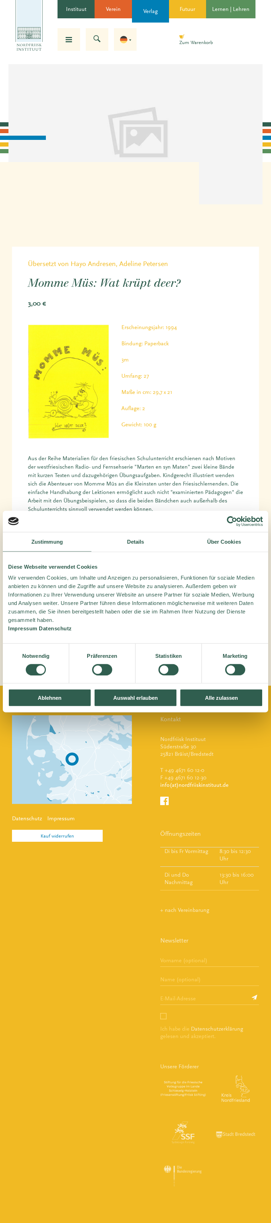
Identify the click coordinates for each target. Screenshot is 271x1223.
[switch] (102, 669)
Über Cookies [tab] (224, 541)
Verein (113, 9)
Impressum (61, 818)
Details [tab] (135, 541)
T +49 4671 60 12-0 (182, 770)
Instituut (76, 9)
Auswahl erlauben (135, 698)
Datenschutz (27, 818)
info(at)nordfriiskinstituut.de (194, 785)
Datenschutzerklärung (217, 1028)
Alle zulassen (221, 698)
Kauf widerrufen (57, 836)
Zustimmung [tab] (47, 541)
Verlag (150, 11)
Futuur (187, 9)
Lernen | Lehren (230, 9)
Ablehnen (49, 698)
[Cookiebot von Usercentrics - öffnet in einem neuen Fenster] (232, 521)
